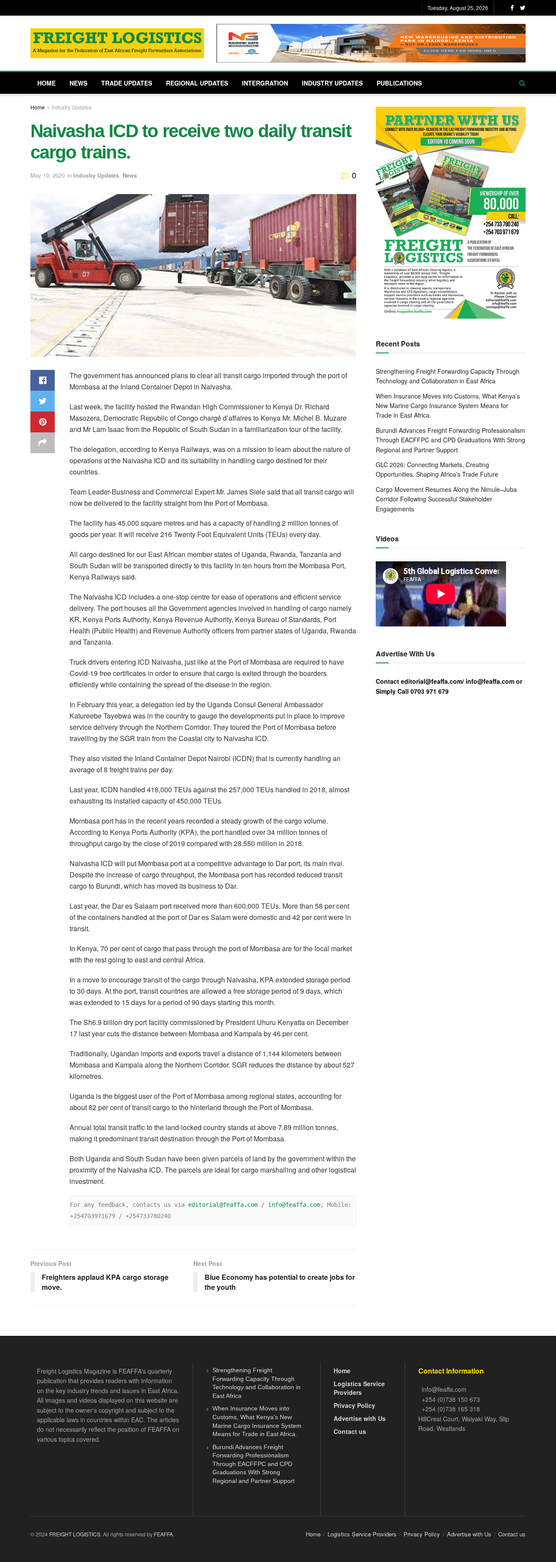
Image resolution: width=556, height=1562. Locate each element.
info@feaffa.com (294, 1204)
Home (46, 83)
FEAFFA (163, 1534)
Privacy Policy (354, 1405)
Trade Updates (126, 83)
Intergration (265, 83)
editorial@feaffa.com (223, 1204)
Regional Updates (197, 83)
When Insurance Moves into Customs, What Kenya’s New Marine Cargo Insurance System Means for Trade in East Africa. (448, 406)
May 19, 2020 (47, 175)
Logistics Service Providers (359, 1388)
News (78, 83)
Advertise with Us (360, 1418)
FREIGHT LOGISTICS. (76, 1534)
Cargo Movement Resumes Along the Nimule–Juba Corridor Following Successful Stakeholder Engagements (446, 499)
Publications (399, 83)
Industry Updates (332, 83)
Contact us (350, 1431)
